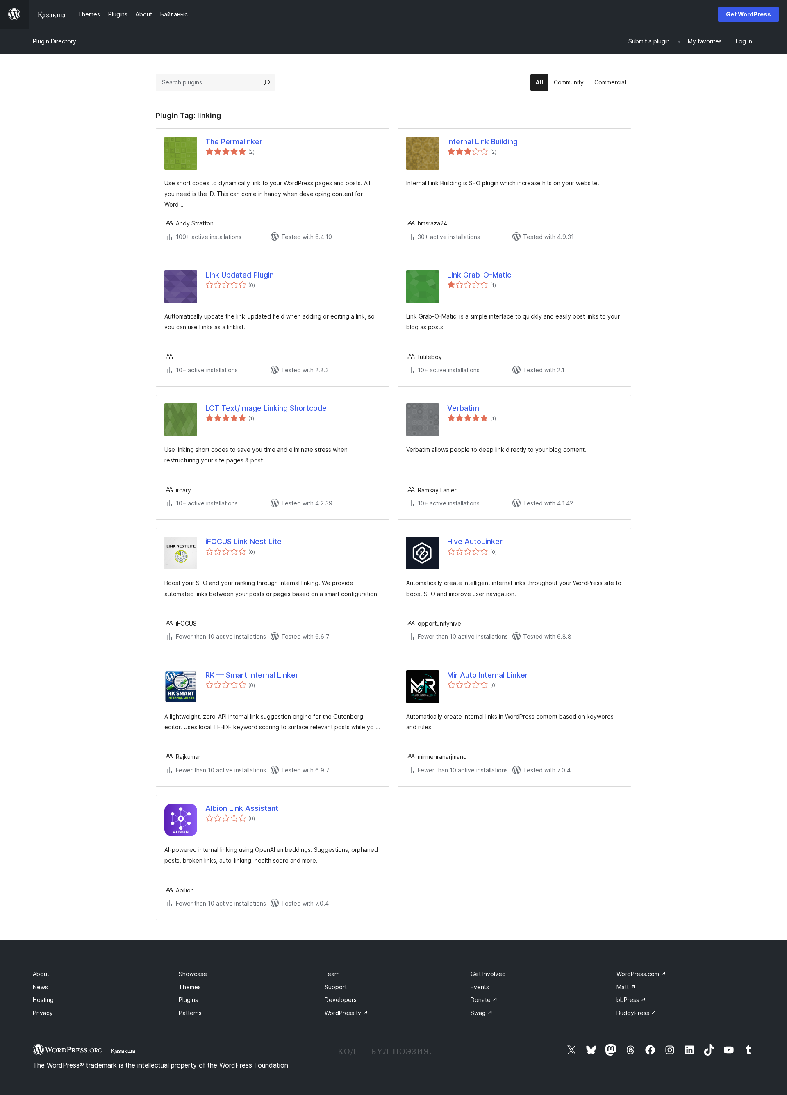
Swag (482, 1012)
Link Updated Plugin (239, 275)
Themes (190, 986)
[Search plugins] (267, 82)
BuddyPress (636, 1012)
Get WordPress (748, 14)
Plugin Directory (54, 41)
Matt (626, 986)
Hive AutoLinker (475, 541)
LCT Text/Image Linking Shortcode (266, 408)
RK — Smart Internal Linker (251, 675)
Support (336, 986)
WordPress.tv (346, 1012)
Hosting (43, 999)
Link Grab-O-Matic (479, 275)
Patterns (190, 1012)
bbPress (631, 999)
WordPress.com (641, 973)
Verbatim (463, 408)
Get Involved (488, 973)
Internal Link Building (482, 141)
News (40, 986)
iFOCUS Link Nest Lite (243, 541)
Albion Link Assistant (241, 808)
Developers (341, 999)
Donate (484, 999)
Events (480, 986)
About (41, 973)
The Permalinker (233, 141)
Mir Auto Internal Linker (487, 675)
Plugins (188, 999)
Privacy (43, 1012)
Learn (332, 973)
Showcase (193, 973)
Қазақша (123, 1050)
